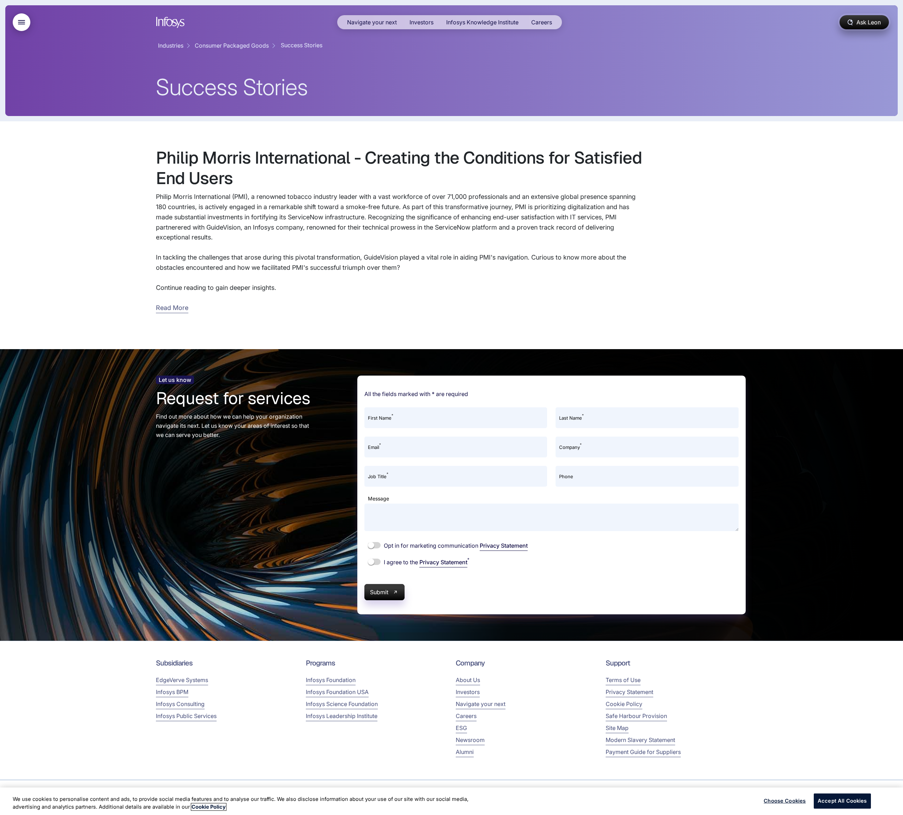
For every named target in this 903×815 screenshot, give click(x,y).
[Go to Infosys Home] (171, 22)
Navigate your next (372, 22)
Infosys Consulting (180, 703)
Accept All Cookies (842, 801)
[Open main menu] (21, 22)
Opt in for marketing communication (455, 545)
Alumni (465, 751)
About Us (468, 679)
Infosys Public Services (186, 715)
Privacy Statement (504, 545)
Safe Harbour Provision (636, 715)
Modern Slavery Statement (640, 739)
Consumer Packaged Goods (232, 45)
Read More (172, 307)
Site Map (617, 727)
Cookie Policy (624, 703)
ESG (461, 727)
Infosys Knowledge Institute (482, 22)
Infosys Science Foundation (342, 703)
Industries (170, 45)
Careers (541, 22)
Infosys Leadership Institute (341, 715)
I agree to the (425, 562)
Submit (379, 592)
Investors (422, 22)
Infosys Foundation (331, 679)
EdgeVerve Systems (182, 679)
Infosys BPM (172, 691)
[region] (451, 801)
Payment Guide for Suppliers (643, 751)
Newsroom (470, 739)
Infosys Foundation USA (337, 691)
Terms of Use (623, 679)
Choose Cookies (785, 801)
